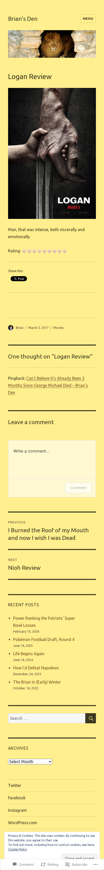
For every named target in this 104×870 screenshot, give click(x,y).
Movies (58, 327)
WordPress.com (22, 822)
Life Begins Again (28, 653)
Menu (88, 18)
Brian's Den (23, 18)
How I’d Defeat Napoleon (36, 668)
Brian (19, 327)
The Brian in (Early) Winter (37, 682)
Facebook (16, 798)
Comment (78, 487)
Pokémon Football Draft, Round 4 (43, 639)
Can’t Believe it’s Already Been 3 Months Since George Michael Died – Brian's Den (48, 385)
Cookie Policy (17, 849)
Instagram (17, 810)
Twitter (14, 785)
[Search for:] (47, 718)
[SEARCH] (90, 718)
